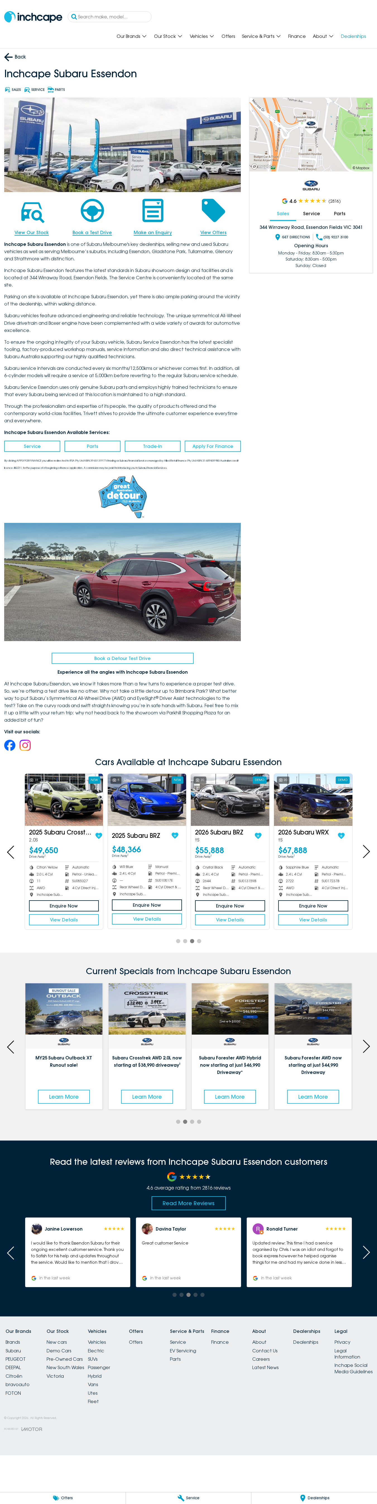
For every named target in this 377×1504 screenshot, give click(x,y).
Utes (92, 1393)
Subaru (13, 1350)
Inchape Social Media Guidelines (354, 1368)
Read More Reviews (189, 1203)
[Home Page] (33, 17)
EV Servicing (183, 1350)
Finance (297, 36)
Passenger (99, 1367)
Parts (92, 446)
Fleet (93, 1401)
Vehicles (199, 36)
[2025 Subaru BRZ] (147, 800)
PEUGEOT (16, 1359)
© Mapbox (361, 168)
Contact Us (264, 1350)
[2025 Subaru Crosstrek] (64, 800)
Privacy (342, 1342)
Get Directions (296, 237)
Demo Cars (59, 1350)
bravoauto (18, 1384)
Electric (96, 1350)
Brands (13, 1342)
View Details (64, 920)
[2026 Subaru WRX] (313, 800)
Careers (261, 1359)
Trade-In (152, 446)
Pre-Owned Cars (65, 1359)
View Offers (213, 232)
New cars (57, 1342)
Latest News (265, 1367)
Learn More (64, 1096)
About (320, 36)
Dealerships (353, 36)
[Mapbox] (264, 166)
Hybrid (95, 1376)
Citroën (14, 1376)
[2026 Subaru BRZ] (230, 800)
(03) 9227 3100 (335, 237)
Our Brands (128, 36)
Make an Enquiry (153, 232)
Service (32, 446)
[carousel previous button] (11, 851)
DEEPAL (13, 1367)
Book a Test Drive (92, 232)
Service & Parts (258, 36)
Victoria (55, 1376)
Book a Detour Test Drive (122, 658)
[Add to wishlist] (99, 836)
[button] (299, 1252)
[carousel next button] (366, 851)
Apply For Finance (213, 446)
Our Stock (165, 36)
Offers (228, 36)
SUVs (92, 1359)
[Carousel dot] (178, 941)
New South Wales (65, 1367)
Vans (93, 1384)
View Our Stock (32, 232)
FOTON (13, 1393)
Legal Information (347, 1354)
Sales (283, 213)
